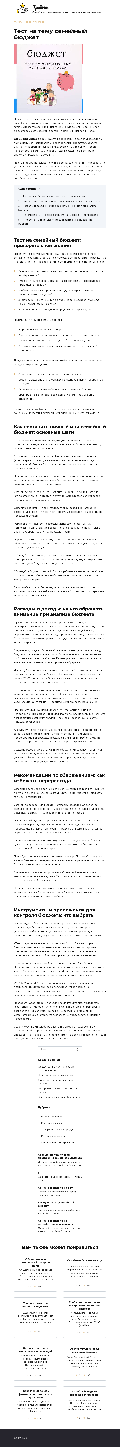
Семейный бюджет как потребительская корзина (55, 1222)
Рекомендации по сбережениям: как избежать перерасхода (60, 214)
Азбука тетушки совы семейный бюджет (84, 1350)
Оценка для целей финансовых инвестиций (35, 1350)
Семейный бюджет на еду (55, 1187)
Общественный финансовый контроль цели (35, 1262)
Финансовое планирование (57, 1142)
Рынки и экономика (53, 1136)
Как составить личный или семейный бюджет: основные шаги (61, 201)
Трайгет (40, 7)
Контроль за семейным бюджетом (59, 1097)
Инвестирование (51, 1116)
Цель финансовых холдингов (56, 1075)
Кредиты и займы (51, 1123)
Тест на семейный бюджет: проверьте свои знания (54, 196)
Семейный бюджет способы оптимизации (84, 1393)
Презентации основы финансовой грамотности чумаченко (36, 1394)
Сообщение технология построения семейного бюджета (60, 1156)
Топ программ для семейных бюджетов (35, 1305)
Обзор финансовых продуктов (59, 1129)
